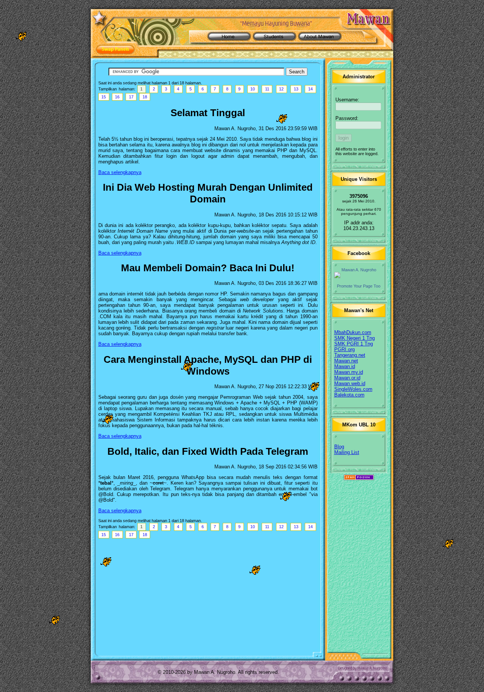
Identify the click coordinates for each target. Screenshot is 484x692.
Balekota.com (349, 395)
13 (296, 89)
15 (103, 97)
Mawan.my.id (348, 372)
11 (267, 89)
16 (117, 97)
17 (131, 97)
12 (281, 89)
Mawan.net (346, 361)
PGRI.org (344, 349)
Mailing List (346, 452)
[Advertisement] (207, 596)
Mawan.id (344, 366)
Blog (339, 446)
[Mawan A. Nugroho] (358, 275)
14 (310, 89)
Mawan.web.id (349, 383)
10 (252, 89)
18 (145, 97)
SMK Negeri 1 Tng (354, 338)
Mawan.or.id (347, 378)
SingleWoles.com (353, 389)
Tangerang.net (349, 355)
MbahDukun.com (352, 332)
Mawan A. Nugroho (358, 269)
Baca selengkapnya (119, 172)
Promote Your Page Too (358, 286)
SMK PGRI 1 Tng (353, 344)
